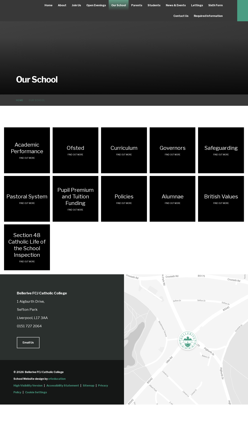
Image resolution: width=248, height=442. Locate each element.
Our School (37, 100)
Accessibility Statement (62, 385)
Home (19, 100)
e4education (57, 378)
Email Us (28, 342)
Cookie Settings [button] (36, 392)
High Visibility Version (28, 385)
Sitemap (88, 385)
